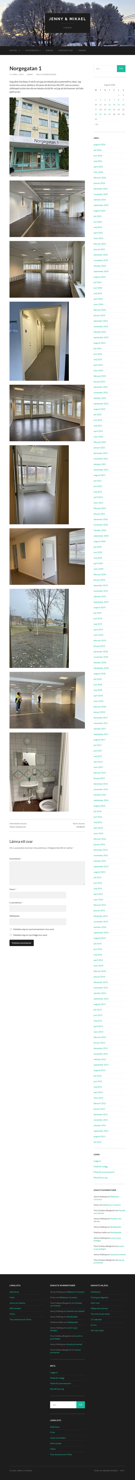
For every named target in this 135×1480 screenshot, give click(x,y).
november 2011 (101, 1120)
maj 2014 (98, 954)
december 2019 (101, 585)
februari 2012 (100, 1103)
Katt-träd (95, 1303)
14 (114, 104)
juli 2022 (98, 414)
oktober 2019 (100, 596)
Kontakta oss (65, 50)
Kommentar (15, 858)
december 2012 (101, 1048)
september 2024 (101, 271)
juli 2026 (98, 150)
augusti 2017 (99, 739)
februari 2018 (100, 706)
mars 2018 (98, 701)
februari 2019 (100, 640)
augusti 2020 (99, 541)
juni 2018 (98, 684)
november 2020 (101, 524)
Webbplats (14, 916)
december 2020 (101, 519)
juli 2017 (98, 745)
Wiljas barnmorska (99, 1308)
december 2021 (101, 453)
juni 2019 (98, 618)
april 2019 (98, 629)
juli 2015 (98, 877)
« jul (96, 124)
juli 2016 (98, 811)
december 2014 (101, 916)
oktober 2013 (100, 993)
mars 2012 (98, 1097)
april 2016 (98, 827)
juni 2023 (98, 354)
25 (100, 114)
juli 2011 (98, 1142)
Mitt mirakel (15, 1308)
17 (96, 109)
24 (96, 114)
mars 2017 (98, 767)
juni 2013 (98, 1015)
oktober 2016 (100, 794)
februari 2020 (100, 574)
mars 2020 (98, 569)
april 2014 (98, 960)
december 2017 (101, 717)
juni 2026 (98, 155)
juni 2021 (98, 486)
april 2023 (98, 365)
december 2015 (101, 850)
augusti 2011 (99, 1136)
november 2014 (101, 921)
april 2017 (98, 761)
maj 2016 (98, 822)
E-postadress (16, 902)
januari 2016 (99, 844)
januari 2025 (99, 249)
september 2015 (101, 866)
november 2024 (101, 260)
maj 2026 (98, 161)
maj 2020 (98, 557)
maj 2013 (98, 1020)
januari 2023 (99, 381)
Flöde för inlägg (101, 1166)
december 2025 (101, 188)
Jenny (30, 74)
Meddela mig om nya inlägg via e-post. (30, 935)
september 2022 (101, 403)
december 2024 (101, 254)
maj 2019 (98, 624)
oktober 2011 (100, 1125)
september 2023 (101, 337)
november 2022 (101, 392)
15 (119, 104)
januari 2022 (99, 447)
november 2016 (101, 789)
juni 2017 (98, 750)
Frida (11, 1297)
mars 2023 (98, 370)
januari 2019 (99, 646)
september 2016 (101, 800)
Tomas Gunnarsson (18, 825)
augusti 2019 (99, 607)
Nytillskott (95, 1292)
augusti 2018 (99, 673)
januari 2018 (99, 712)
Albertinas (14, 1292)
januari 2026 (99, 183)
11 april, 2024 (16, 74)
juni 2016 (98, 817)
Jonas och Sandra (17, 1303)
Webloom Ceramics (112, 1205)
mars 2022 (98, 436)
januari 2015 (99, 910)
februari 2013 (100, 1037)
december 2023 (101, 321)
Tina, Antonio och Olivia (20, 1319)
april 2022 (98, 431)
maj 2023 (98, 359)
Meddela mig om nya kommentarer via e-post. (33, 929)
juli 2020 (98, 547)
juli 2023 (98, 348)
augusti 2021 (99, 475)
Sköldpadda (115, 1227)
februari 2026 (100, 177)
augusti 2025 (99, 210)
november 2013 (101, 987)
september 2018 (101, 668)
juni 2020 (98, 552)
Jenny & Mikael (67, 19)
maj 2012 (98, 1087)
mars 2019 (98, 635)
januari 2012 (99, 1109)
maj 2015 (98, 888)
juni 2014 (98, 949)
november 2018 (101, 657)
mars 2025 (98, 238)
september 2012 (101, 1064)
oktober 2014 (100, 927)
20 (110, 109)
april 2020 (98, 563)
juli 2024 (98, 282)
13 (110, 104)
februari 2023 (100, 376)
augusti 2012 (99, 1070)
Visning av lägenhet (99, 1297)
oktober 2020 (100, 530)
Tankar (49, 50)
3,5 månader (96, 1319)
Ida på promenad (118, 1254)
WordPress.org (100, 1177)
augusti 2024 (99, 277)
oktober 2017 (100, 728)
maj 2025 (98, 227)
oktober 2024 (100, 265)
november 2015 (101, 855)
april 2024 (98, 299)
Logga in (97, 1161)
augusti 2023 (99, 343)
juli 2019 (98, 613)
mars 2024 (98, 304)
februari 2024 (100, 309)
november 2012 (101, 1053)
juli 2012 (98, 1075)
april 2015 (98, 894)
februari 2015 (100, 905)
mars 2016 (98, 833)
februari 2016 (100, 839)
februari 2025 (100, 243)
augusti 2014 (99, 938)
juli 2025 (98, 216)
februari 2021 (100, 508)
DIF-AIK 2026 (97, 1330)
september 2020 (101, 535)
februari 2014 (100, 971)
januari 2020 (99, 579)
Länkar (82, 50)
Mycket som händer (76, 1311)
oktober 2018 (100, 662)
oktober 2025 (100, 199)
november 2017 (101, 723)
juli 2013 (98, 1009)
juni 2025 (98, 221)
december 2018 (101, 651)
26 (105, 114)
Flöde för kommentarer (104, 1172)
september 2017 (101, 734)
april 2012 (98, 1092)
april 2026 (98, 166)
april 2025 (98, 232)
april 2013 (98, 1026)
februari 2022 (100, 442)
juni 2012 (98, 1081)
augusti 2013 (99, 1004)
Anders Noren (110, 1471)
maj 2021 (98, 491)
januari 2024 (99, 315)
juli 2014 (98, 943)
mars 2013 (98, 1031)
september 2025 (101, 205)
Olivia (12, 1314)
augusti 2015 (99, 872)
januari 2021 (99, 513)
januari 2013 (99, 1042)
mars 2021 (98, 502)
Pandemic (79, 825)
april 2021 (98, 497)
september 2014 (101, 932)
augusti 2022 (99, 409)
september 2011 (101, 1131)
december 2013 (101, 982)
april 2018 (98, 695)
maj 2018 (98, 690)
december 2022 (101, 387)
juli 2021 (98, 480)
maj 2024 (98, 293)
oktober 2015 (100, 861)
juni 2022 (98, 420)
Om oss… (13, 50)
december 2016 (101, 783)
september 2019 (101, 602)
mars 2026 (98, 172)
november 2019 (101, 591)
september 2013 (101, 998)
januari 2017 (99, 778)
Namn (12, 889)
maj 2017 (98, 756)
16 (123, 104)
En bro (94, 1325)
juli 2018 (98, 679)
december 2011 (101, 1114)
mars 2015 (98, 899)
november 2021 (101, 458)
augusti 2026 (99, 144)
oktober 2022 (100, 398)
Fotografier (31, 50)
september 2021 (101, 469)
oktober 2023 (100, 332)
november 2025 (101, 194)
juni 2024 (98, 287)
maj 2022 (98, 425)
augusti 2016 (99, 805)
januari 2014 (99, 976)
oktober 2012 (100, 1059)
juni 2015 (98, 883)
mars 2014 (98, 965)
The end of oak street (100, 1314)
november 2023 (101, 326)
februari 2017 (100, 772)
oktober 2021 (100, 464)
